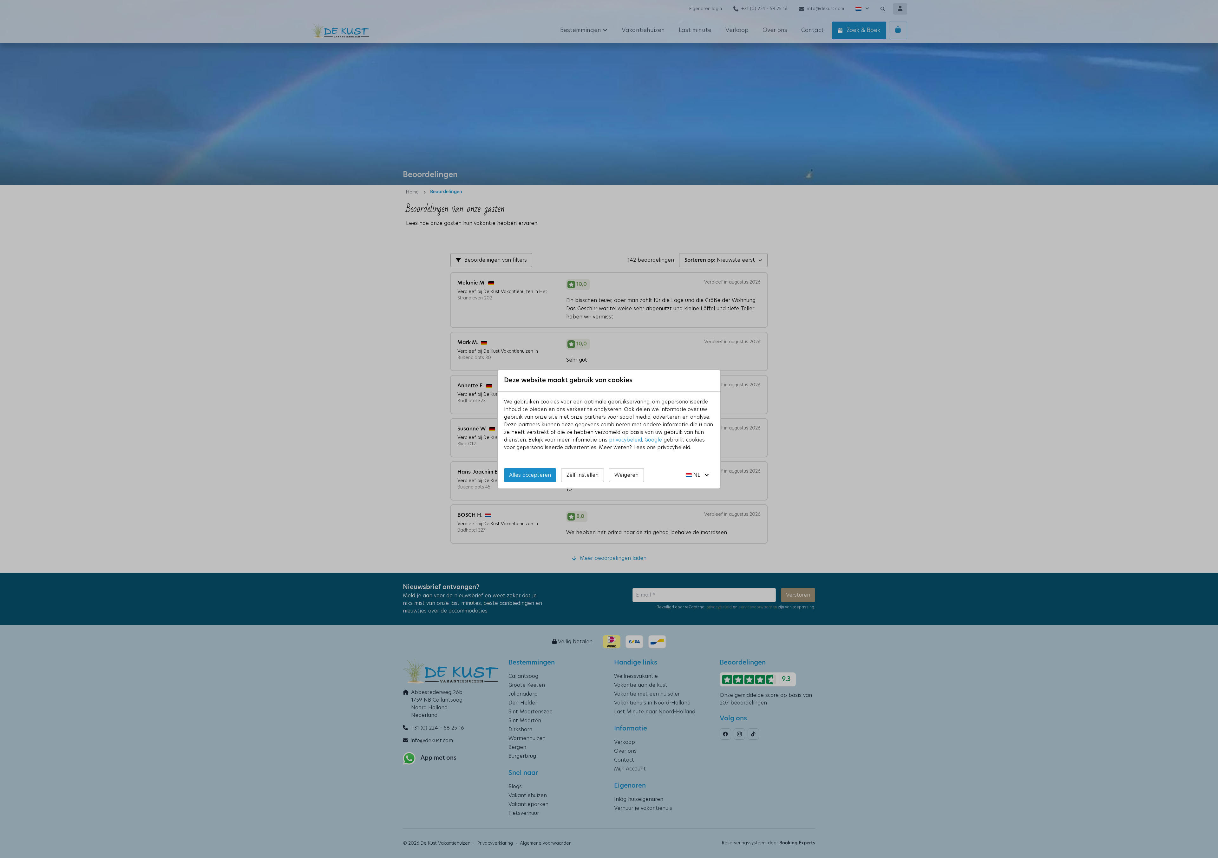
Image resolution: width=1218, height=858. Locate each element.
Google (653, 439)
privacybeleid (625, 439)
